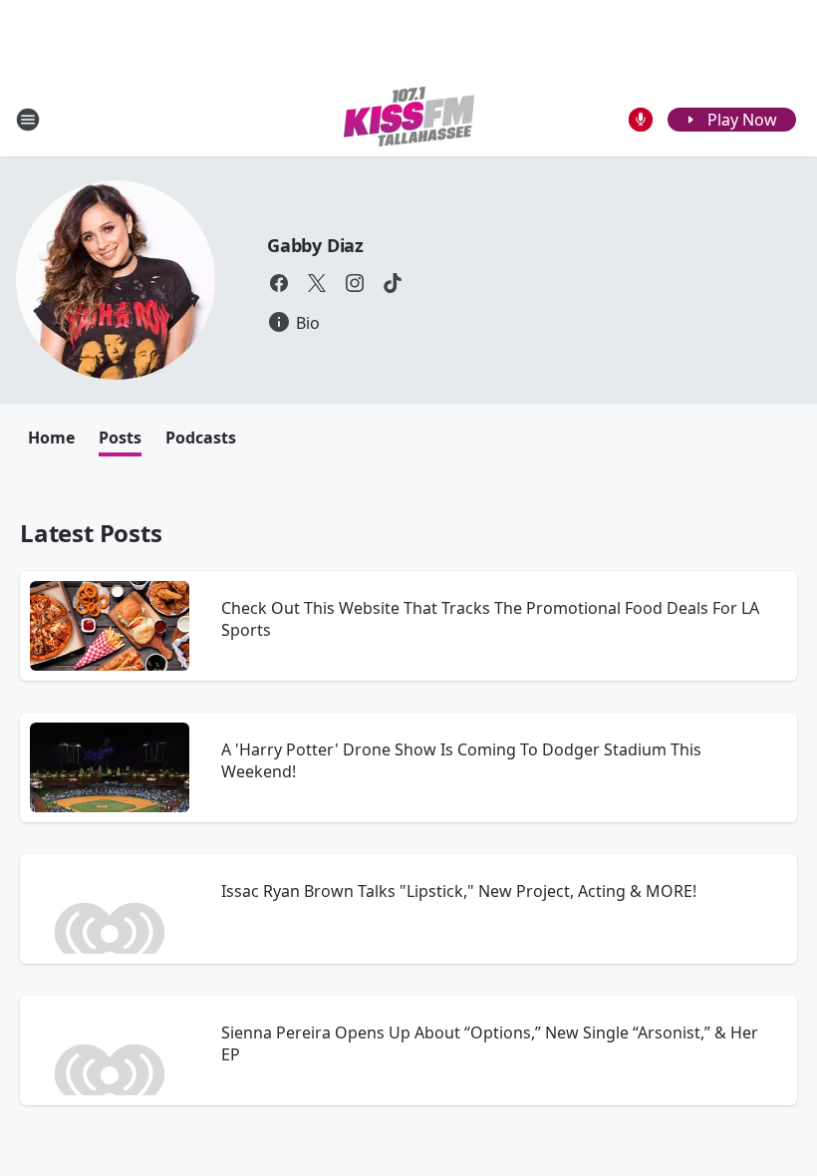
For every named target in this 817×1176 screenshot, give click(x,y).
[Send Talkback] (641, 120)
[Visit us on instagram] (355, 283)
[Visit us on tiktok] (393, 283)
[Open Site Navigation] (28, 120)
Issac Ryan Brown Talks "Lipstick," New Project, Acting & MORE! (458, 891)
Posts (120, 437)
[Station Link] (409, 119)
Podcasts (200, 437)
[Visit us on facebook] (279, 283)
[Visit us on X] (317, 283)
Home (51, 437)
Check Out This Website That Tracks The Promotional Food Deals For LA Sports (490, 619)
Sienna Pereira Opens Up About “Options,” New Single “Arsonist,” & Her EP (489, 1043)
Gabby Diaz (315, 245)
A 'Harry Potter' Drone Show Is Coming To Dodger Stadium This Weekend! (461, 760)
